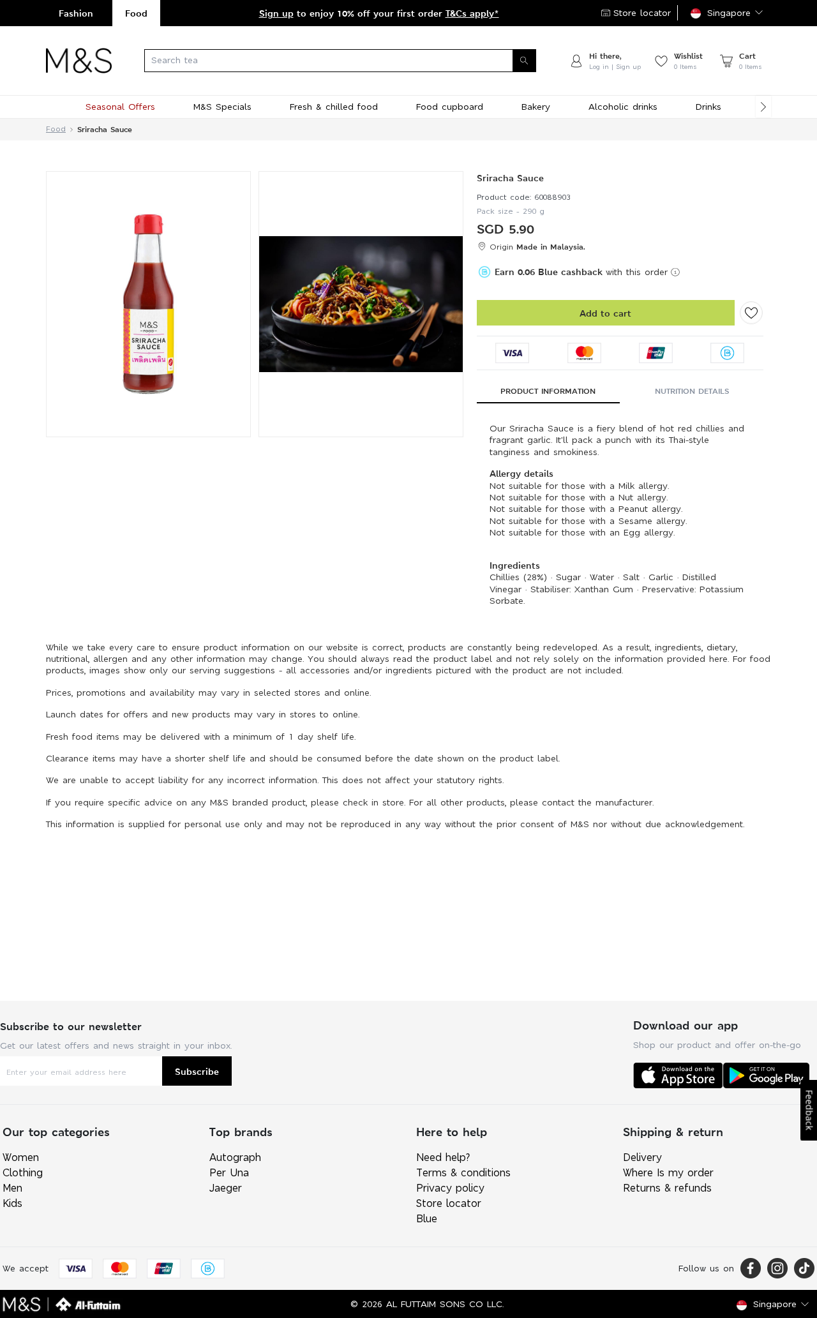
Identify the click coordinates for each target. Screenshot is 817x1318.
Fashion (76, 13)
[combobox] (340, 60)
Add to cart (605, 313)
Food (136, 13)
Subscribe (197, 1071)
